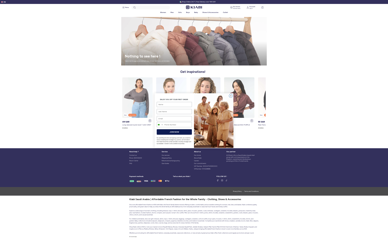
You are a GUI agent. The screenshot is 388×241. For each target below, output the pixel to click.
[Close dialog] (231, 96)
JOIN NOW (174, 132)
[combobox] (160, 124)
